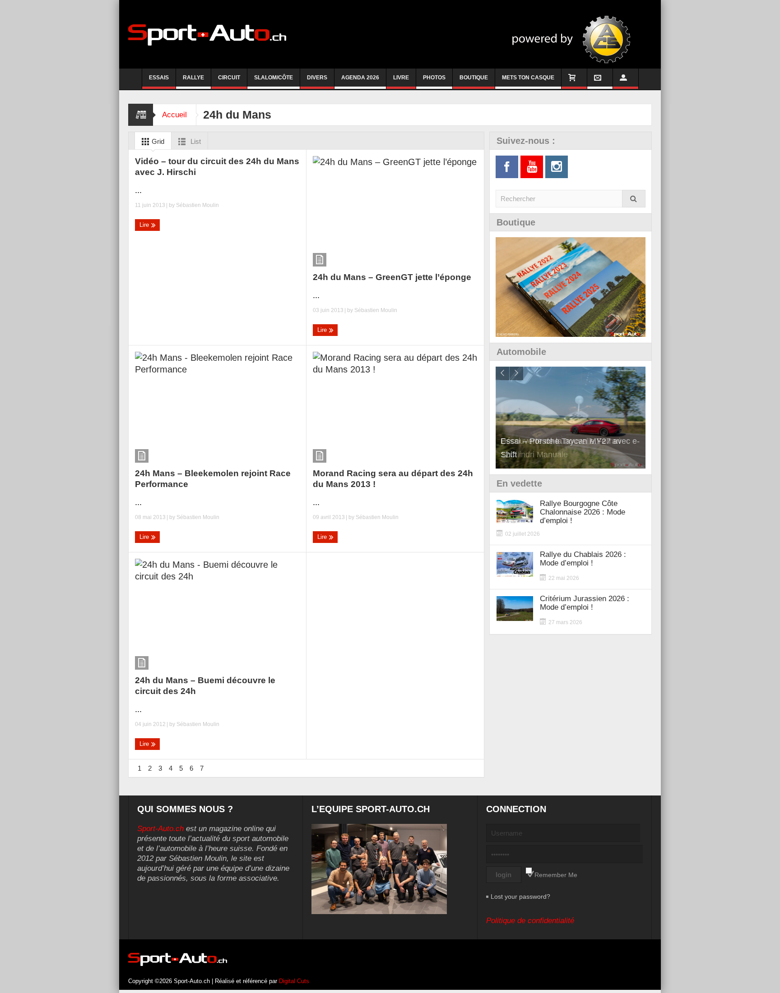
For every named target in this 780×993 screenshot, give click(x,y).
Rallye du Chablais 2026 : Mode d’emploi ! (583, 558)
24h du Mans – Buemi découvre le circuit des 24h (205, 686)
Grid (157, 141)
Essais (159, 77)
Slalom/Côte (273, 77)
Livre (401, 77)
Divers (317, 77)
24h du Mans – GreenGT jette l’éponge (392, 277)
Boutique (474, 77)
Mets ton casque (528, 77)
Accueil (174, 114)
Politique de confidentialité (530, 920)
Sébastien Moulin (197, 205)
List (195, 141)
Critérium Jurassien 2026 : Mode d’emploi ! (584, 602)
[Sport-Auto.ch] (207, 34)
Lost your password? (520, 896)
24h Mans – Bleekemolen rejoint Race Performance (213, 479)
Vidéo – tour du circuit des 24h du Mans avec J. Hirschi (217, 166)
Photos (434, 77)
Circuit (229, 77)
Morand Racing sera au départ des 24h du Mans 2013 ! (393, 479)
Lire (145, 224)
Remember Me (555, 874)
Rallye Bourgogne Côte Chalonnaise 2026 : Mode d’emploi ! (582, 512)
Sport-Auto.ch (160, 828)
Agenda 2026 (360, 77)
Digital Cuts (294, 981)
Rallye (193, 77)
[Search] (633, 198)
